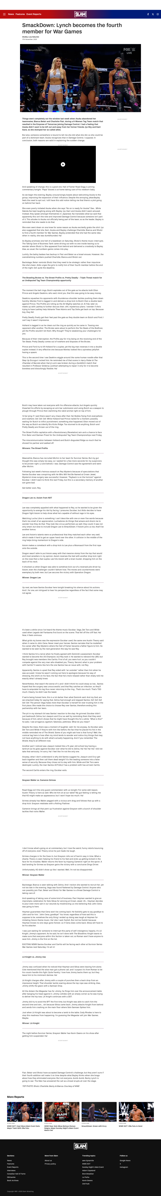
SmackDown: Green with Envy (94, 1126)
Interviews (11, 1171)
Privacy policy (50, 1164)
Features (20, 14)
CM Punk (85, 1184)
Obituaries (11, 1177)
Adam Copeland (88, 1171)
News (11, 14)
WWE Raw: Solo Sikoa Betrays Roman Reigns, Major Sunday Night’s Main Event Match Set (61, 1128)
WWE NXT (86, 1164)
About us (48, 1161)
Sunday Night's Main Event (93, 1167)
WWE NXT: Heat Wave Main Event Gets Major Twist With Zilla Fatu (23, 1127)
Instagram (124, 1167)
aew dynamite (88, 1161)
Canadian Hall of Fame (16, 1174)
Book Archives (13, 1181)
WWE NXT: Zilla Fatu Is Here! (130, 1126)
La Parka (85, 1177)
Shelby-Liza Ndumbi (30, 37)
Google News (125, 1161)
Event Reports (34, 14)
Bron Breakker (88, 1174)
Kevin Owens (87, 1181)
